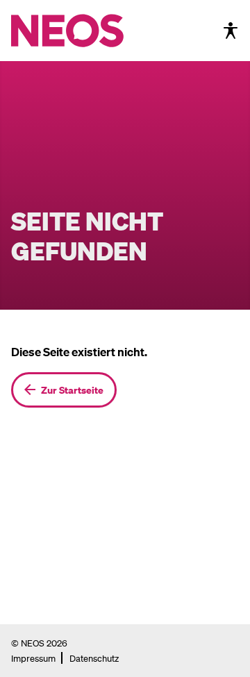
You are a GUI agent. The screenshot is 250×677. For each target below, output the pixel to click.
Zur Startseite (72, 389)
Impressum (33, 658)
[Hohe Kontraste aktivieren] (230, 30)
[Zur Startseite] (96, 30)
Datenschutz (94, 658)
